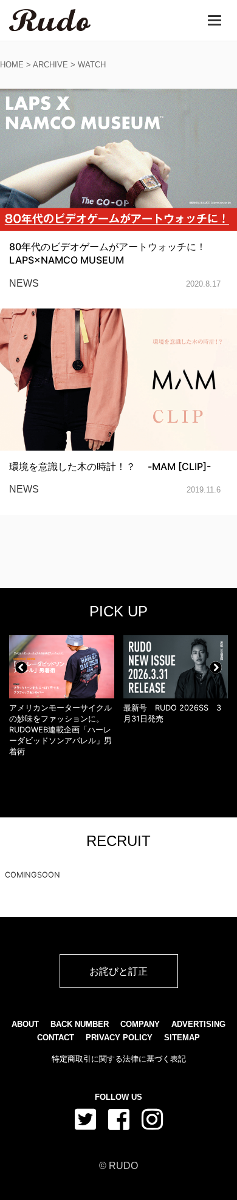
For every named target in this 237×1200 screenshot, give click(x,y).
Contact (55, 1037)
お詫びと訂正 (118, 971)
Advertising (198, 1024)
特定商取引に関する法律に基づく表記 (119, 1058)
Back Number (79, 1024)
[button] (21, 667)
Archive (50, 64)
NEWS (24, 283)
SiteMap (182, 1037)
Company (140, 1024)
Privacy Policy (119, 1037)
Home (12, 64)
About (25, 1024)
